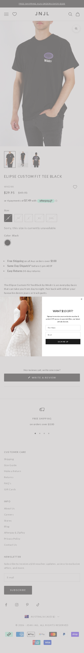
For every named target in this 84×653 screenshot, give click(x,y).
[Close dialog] (81, 299)
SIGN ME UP (63, 342)
